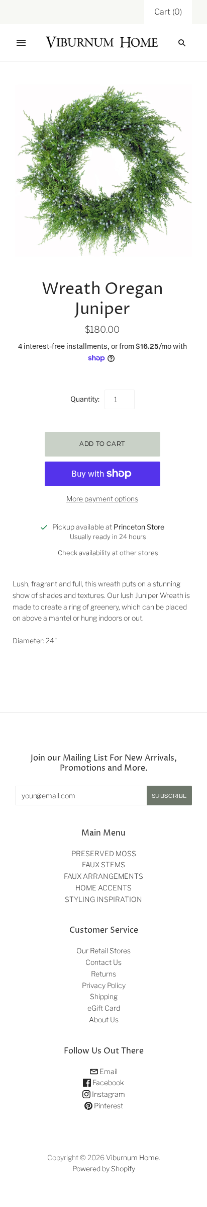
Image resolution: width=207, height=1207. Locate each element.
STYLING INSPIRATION (103, 899)
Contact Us (103, 962)
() (168, 12)
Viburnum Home (132, 1157)
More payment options (102, 498)
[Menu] (21, 42)
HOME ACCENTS (103, 887)
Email (108, 1071)
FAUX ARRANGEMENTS (103, 876)
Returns (103, 973)
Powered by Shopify (103, 1168)
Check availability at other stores (108, 553)
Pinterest (107, 1105)
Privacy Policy (104, 985)
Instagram (107, 1094)
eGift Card (103, 1008)
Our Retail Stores (103, 950)
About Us (104, 1019)
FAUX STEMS (103, 864)
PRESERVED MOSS (103, 853)
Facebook (107, 1082)
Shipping (104, 996)
